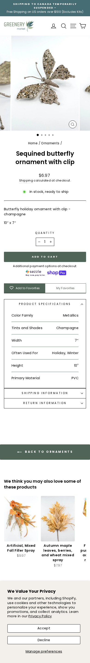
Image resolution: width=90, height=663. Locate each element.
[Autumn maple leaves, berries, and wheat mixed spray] (58, 518)
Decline (44, 640)
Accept (43, 628)
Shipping (26, 180)
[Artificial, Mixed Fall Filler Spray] (21, 518)
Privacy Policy (40, 616)
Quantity (45, 233)
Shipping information (45, 393)
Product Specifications (45, 304)
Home (33, 143)
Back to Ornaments (48, 452)
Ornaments (50, 143)
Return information (45, 403)
